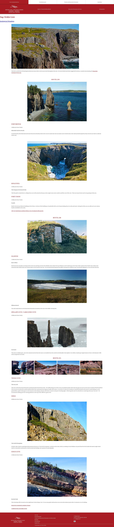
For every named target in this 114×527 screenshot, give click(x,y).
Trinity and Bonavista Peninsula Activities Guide (45, 518)
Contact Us (37, 522)
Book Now (100, 2)
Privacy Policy (44, 525)
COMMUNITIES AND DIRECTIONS (19, 508)
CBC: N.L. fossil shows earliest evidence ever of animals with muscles (27, 210)
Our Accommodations (14, 2)
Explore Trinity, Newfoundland (44, 9)
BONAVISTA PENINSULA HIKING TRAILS (20, 505)
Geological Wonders (7, 21)
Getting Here (102, 9)
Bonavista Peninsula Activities (75, 9)
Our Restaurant (42, 2)
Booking (36, 519)
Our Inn (36, 514)
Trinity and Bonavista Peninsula (71, 2)
